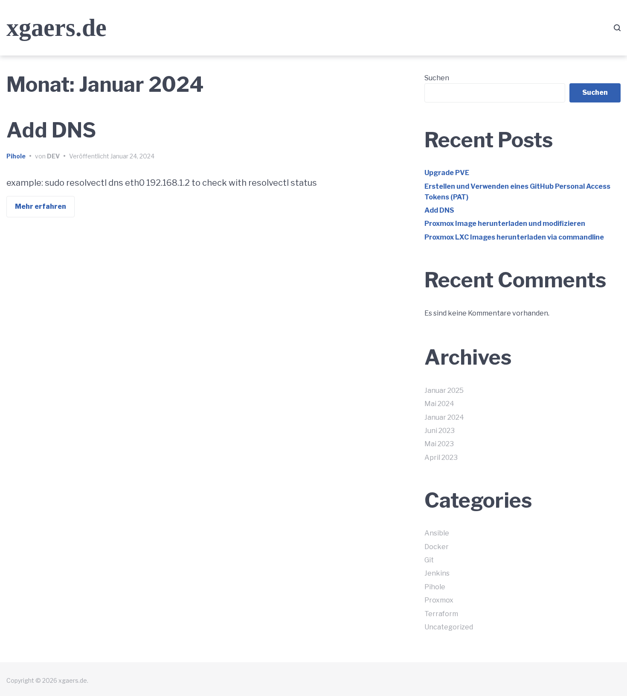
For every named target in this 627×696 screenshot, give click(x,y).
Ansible (436, 533)
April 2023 (441, 457)
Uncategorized (448, 627)
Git (429, 560)
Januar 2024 (444, 417)
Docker (436, 547)
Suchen (436, 78)
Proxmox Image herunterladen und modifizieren (504, 223)
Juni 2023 (439, 431)
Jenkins (437, 573)
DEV (53, 156)
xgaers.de (56, 27)
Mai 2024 (439, 404)
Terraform (441, 614)
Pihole (16, 156)
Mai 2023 (439, 444)
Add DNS (51, 130)
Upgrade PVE (446, 173)
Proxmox (438, 600)
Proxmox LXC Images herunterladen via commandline (514, 237)
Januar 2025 (444, 390)
